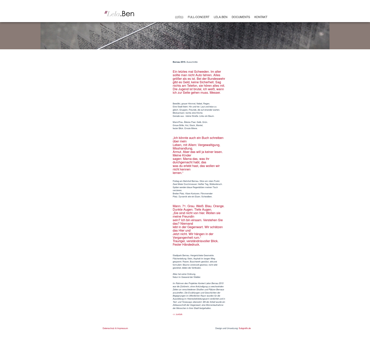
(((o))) (179, 16)
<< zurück (177, 314)
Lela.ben (220, 16)
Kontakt (260, 16)
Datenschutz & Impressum (115, 328)
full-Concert (198, 16)
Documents (241, 16)
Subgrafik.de (245, 328)
